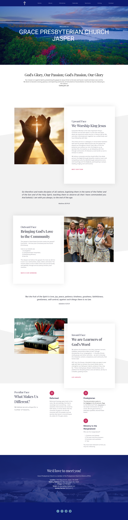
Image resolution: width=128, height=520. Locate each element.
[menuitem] (39, 3)
